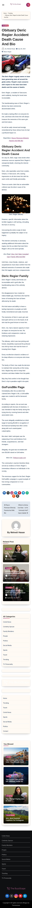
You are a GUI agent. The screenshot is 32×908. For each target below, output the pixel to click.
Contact (5, 731)
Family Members (8, 631)
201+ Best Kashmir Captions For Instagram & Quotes (15, 820)
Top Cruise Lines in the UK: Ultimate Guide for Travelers (14, 781)
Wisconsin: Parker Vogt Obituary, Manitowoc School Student (16, 573)
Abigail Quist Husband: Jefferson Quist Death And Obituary (15, 592)
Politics (5, 641)
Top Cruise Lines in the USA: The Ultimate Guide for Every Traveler (15, 762)
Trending (5, 25)
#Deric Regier (7, 51)
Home (5, 698)
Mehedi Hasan (11, 48)
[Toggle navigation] (3, 5)
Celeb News (7, 622)
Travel (5, 655)
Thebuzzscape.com (19, 458)
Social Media (7, 645)
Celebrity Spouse (8, 626)
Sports (5, 650)
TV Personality (8, 664)
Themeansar (16, 905)
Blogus (25, 903)
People (5, 636)
